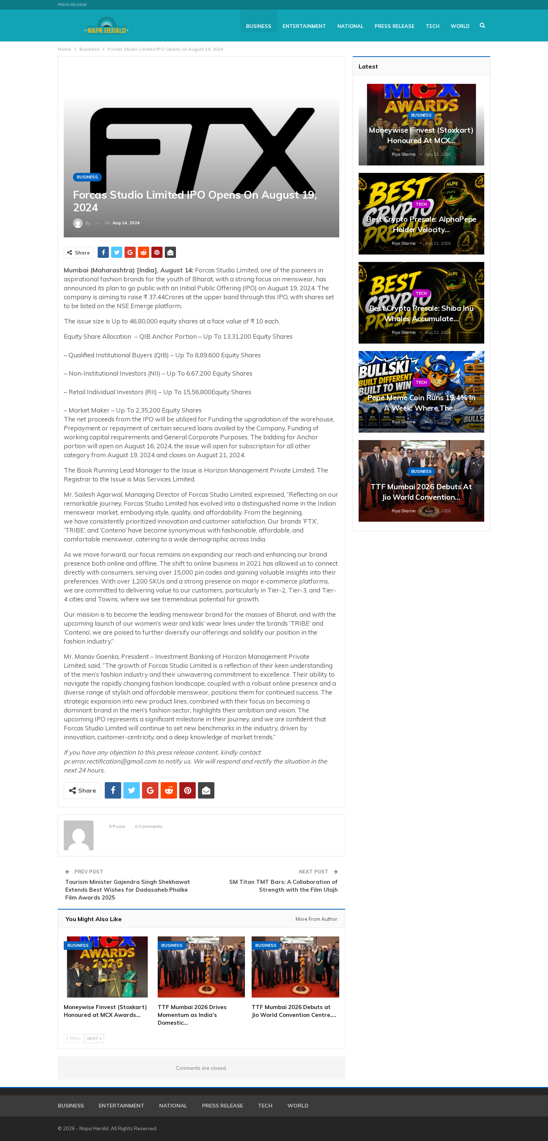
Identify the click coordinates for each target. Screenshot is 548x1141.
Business (258, 26)
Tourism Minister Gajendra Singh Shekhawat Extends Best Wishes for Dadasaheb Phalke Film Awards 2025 (127, 889)
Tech (433, 26)
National (350, 26)
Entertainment (304, 26)
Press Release (72, 4)
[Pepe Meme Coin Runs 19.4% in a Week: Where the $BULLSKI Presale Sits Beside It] (421, 392)
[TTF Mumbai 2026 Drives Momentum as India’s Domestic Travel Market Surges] (201, 967)
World (460, 26)
